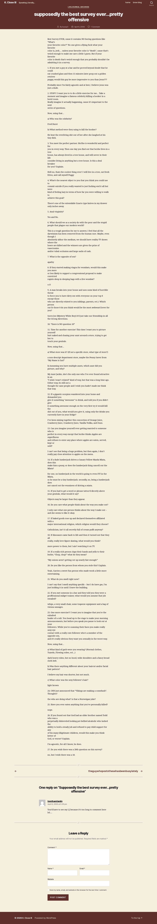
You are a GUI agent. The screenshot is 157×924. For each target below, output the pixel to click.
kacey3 (65, 27)
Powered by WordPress (45, 918)
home (127, 2)
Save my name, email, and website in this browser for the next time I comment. (78, 890)
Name (51, 869)
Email (82, 869)
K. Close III (10, 2)
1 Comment (95, 27)
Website (51, 879)
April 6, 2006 (79, 27)
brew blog (137, 2)
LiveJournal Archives (78, 7)
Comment (52, 847)
